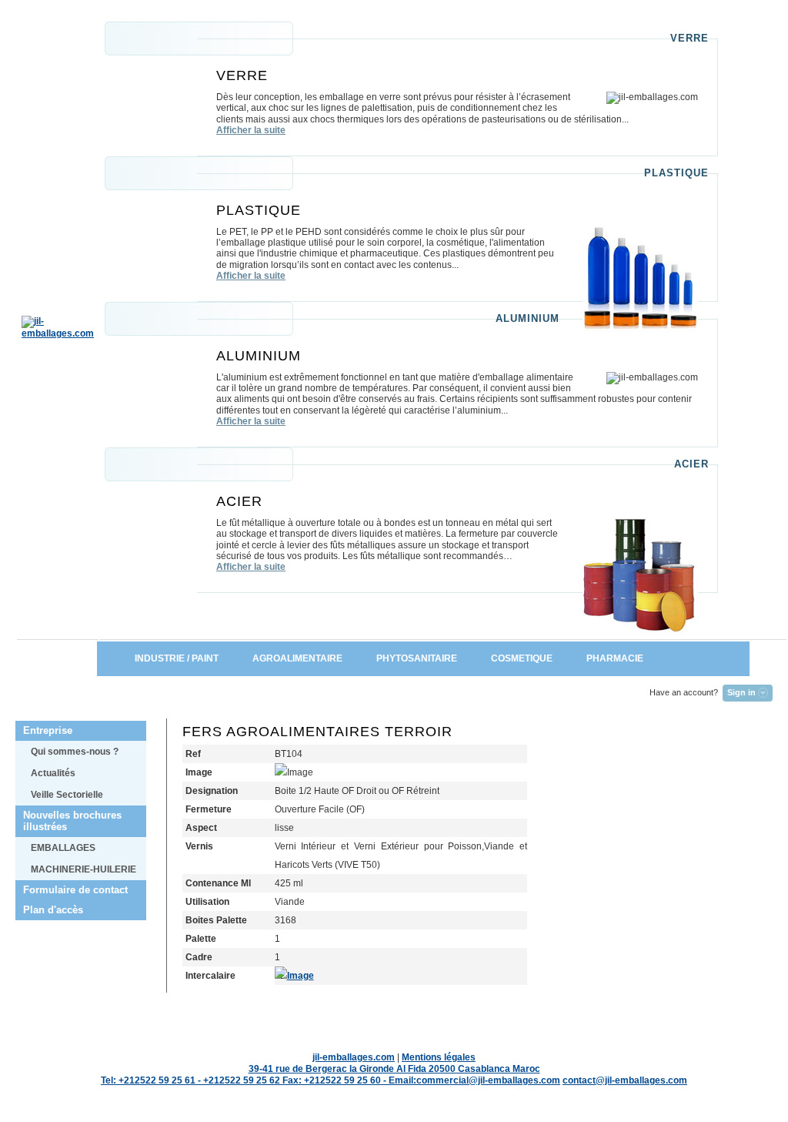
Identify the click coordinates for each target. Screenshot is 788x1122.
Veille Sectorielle (67, 794)
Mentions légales (439, 1057)
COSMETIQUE (522, 658)
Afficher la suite (250, 130)
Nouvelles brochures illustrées (72, 820)
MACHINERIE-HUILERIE (83, 869)
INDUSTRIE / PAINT (166, 658)
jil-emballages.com (353, 1057)
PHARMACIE (629, 658)
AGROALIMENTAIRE (297, 658)
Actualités (53, 773)
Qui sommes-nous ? (75, 751)
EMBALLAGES (63, 847)
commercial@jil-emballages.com (488, 1080)
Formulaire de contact (75, 890)
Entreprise (47, 730)
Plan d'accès (53, 910)
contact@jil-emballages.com (625, 1080)
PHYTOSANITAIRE (416, 658)
